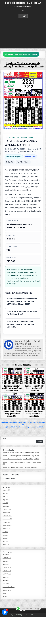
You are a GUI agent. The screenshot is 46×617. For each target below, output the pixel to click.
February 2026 (7, 509)
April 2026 (5, 503)
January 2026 (6, 512)
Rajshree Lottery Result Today (23, 2)
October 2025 (6, 522)
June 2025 (5, 535)
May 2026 (5, 499)
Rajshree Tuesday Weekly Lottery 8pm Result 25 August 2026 (34, 388)
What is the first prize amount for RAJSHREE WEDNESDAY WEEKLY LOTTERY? (21, 324)
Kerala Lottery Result (9, 587)
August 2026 (6, 490)
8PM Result (6, 577)
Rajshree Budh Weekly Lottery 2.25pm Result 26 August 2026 (20, 467)
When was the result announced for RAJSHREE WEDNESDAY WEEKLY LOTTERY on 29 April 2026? (22, 301)
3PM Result (6, 561)
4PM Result (6, 564)
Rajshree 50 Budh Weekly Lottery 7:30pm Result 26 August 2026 (21, 456)
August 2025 (6, 528)
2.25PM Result (7, 558)
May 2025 (5, 538)
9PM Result (6, 580)
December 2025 (7, 516)
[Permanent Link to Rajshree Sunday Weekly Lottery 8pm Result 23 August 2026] (34, 401)
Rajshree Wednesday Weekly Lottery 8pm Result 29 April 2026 (23, 64)
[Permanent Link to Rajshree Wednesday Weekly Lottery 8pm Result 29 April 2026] (23, 100)
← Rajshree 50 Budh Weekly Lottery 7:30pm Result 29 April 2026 (23, 427)
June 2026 (5, 496)
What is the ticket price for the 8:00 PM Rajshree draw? (22, 312)
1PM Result (6, 555)
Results (5, 596)
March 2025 (6, 545)
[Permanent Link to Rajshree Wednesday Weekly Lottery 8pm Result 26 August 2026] (12, 376)
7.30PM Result (7, 571)
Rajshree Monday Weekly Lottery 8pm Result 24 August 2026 (12, 413)
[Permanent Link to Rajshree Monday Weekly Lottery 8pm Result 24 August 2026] (12, 401)
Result (4, 593)
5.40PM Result (7, 567)
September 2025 (7, 525)
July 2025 (5, 532)
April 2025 (5, 541)
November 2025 (7, 519)
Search (4, 438)
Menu (24, 16)
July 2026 (5, 493)
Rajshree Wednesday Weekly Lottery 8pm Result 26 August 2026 (12, 388)
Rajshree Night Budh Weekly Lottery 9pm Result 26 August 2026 (21, 452)
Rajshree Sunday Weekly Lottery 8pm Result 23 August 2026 (34, 413)
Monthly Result (7, 590)
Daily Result (6, 583)
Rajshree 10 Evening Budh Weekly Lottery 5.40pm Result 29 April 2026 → (23, 423)
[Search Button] (23, 10)
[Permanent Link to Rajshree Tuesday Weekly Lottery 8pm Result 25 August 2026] (34, 376)
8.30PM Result (7, 574)
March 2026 (6, 506)
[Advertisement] (23, 32)
